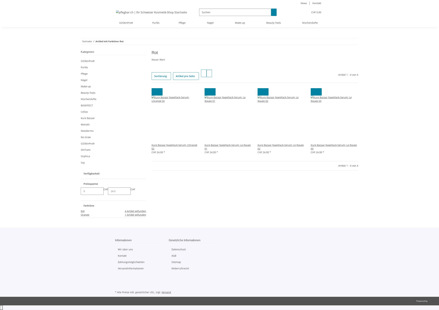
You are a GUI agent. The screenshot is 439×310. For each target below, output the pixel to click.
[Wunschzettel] (305, 12)
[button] (299, 12)
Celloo (84, 111)
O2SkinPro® (88, 61)
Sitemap (176, 262)
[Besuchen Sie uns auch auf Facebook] (118, 278)
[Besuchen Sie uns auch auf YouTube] (118, 282)
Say (83, 162)
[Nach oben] (1, 307)
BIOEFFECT (87, 105)
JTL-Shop (432, 301)
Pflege (84, 73)
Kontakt (316, 3)
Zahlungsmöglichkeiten (131, 262)
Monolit (85, 124)
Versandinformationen (131, 268)
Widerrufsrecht (180, 268)
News (304, 3)
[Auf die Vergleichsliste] (154, 92)
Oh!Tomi (86, 149)
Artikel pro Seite (185, 76)
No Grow (86, 137)
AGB (173, 255)
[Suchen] (274, 12)
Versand (166, 292)
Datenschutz (178, 249)
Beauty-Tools (88, 92)
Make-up (86, 86)
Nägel (84, 80)
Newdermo (87, 130)
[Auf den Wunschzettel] (160, 92)
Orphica (85, 156)
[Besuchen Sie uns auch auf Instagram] (118, 286)
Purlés (84, 67)
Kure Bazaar (88, 118)
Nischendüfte (88, 99)
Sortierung (160, 76)
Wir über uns (125, 249)
